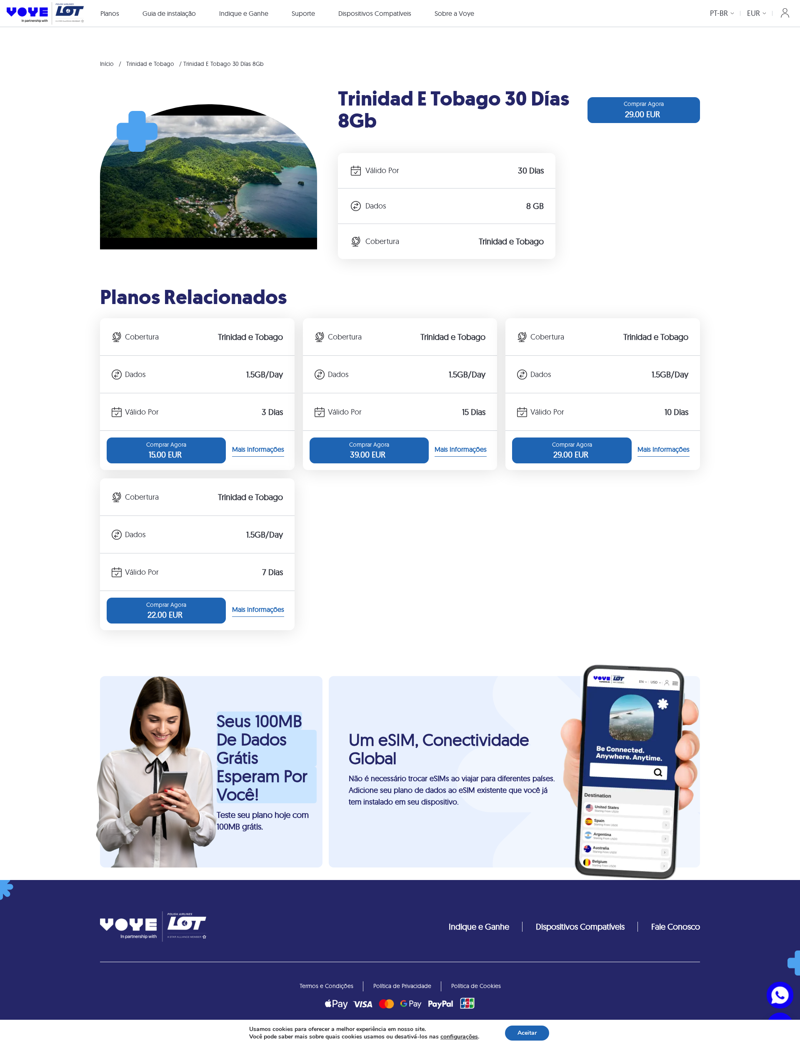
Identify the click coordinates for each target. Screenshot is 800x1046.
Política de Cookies (476, 986)
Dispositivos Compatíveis (374, 13)
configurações (459, 1037)
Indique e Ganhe (243, 13)
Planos (109, 13)
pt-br (719, 13)
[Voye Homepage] (45, 13)
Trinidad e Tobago (150, 63)
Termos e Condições (326, 986)
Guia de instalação (169, 13)
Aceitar (527, 1033)
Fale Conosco (675, 926)
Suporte (303, 13)
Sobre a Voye (454, 13)
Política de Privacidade (402, 986)
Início (107, 63)
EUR (753, 13)
